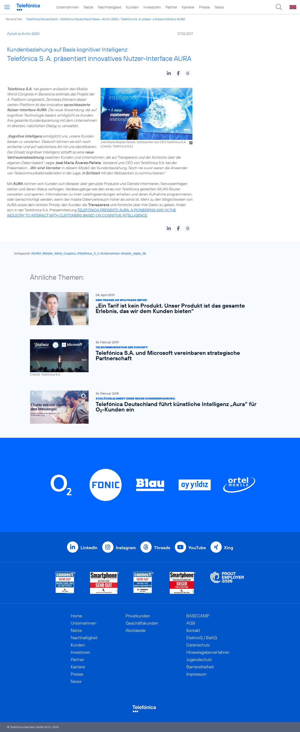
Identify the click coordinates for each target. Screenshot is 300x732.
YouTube (197, 547)
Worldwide (136, 630)
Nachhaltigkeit (109, 7)
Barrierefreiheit (200, 666)
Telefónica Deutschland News (80, 19)
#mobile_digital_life (133, 253)
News (219, 7)
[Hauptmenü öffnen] (7, 7)
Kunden (132, 7)
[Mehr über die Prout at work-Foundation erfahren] (227, 583)
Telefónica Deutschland (41, 19)
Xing (228, 547)
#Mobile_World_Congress (59, 253)
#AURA (36, 253)
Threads (162, 547)
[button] (169, 73)
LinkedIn (89, 547)
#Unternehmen (110, 253)
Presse (204, 7)
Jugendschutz (199, 659)
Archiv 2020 (110, 19)
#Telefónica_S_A (88, 253)
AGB (190, 623)
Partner (171, 7)
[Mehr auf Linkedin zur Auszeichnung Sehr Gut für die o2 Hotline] (143, 583)
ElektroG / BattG (201, 637)
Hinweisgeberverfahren (207, 652)
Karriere (188, 7)
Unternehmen (67, 7)
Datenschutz (198, 645)
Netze (88, 7)
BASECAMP (197, 615)
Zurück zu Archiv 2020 (23, 33)
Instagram (126, 547)
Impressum (196, 674)
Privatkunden (138, 615)
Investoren (152, 7)
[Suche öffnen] (279, 7)
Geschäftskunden (142, 623)
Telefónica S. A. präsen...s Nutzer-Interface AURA (153, 19)
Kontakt (193, 630)
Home (76, 615)
